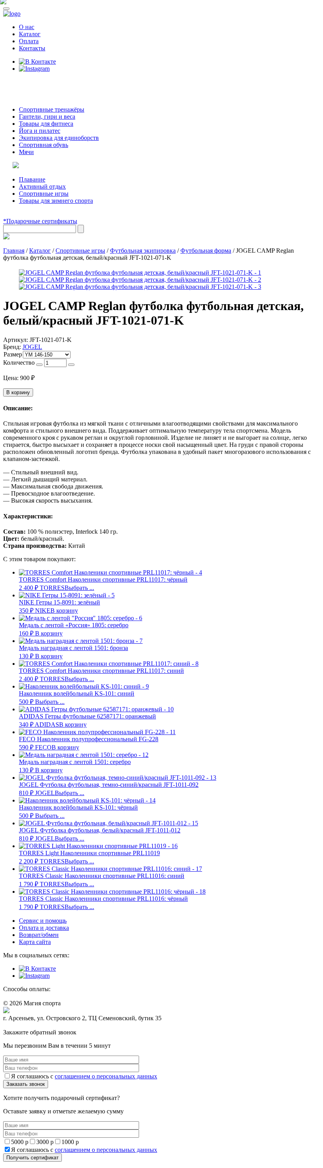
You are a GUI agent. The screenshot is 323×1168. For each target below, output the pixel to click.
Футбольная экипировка (143, 250)
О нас (26, 27)
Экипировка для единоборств (59, 137)
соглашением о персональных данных (106, 1076)
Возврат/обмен (39, 934)
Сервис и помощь (43, 920)
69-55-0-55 (27, 83)
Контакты (32, 48)
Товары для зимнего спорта (56, 200)
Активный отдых (42, 186)
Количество (19, 362)
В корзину (18, 392)
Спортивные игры (44, 193)
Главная (13, 250)
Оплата (29, 41)
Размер (13, 354)
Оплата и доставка (44, 927)
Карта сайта (35, 941)
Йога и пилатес (39, 130)
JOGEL (32, 346)
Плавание (32, 179)
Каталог (30, 34)
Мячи (26, 152)
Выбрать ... (79, 587)
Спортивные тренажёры (51, 109)
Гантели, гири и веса (47, 116)
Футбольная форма (205, 250)
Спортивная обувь (43, 144)
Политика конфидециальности (39, 1025)
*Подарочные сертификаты (40, 221)
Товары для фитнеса (46, 123)
